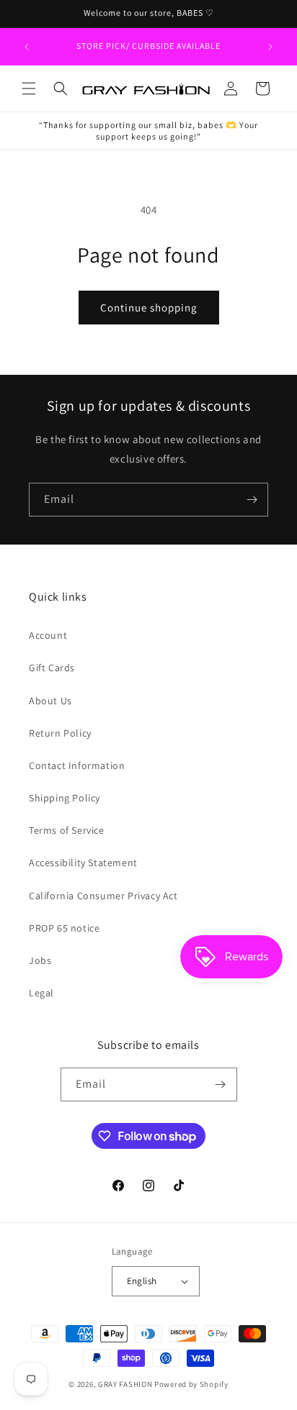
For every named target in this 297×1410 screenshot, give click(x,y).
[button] (29, 88)
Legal (41, 992)
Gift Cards (52, 667)
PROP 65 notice (64, 928)
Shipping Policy (64, 797)
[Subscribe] (251, 500)
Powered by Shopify (191, 1384)
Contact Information (77, 765)
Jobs (40, 960)
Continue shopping (149, 307)
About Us (50, 700)
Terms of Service (67, 830)
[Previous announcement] (27, 47)
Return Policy (60, 733)
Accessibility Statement (83, 862)
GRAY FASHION (125, 1384)
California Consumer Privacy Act (103, 895)
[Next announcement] (270, 47)
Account (48, 635)
